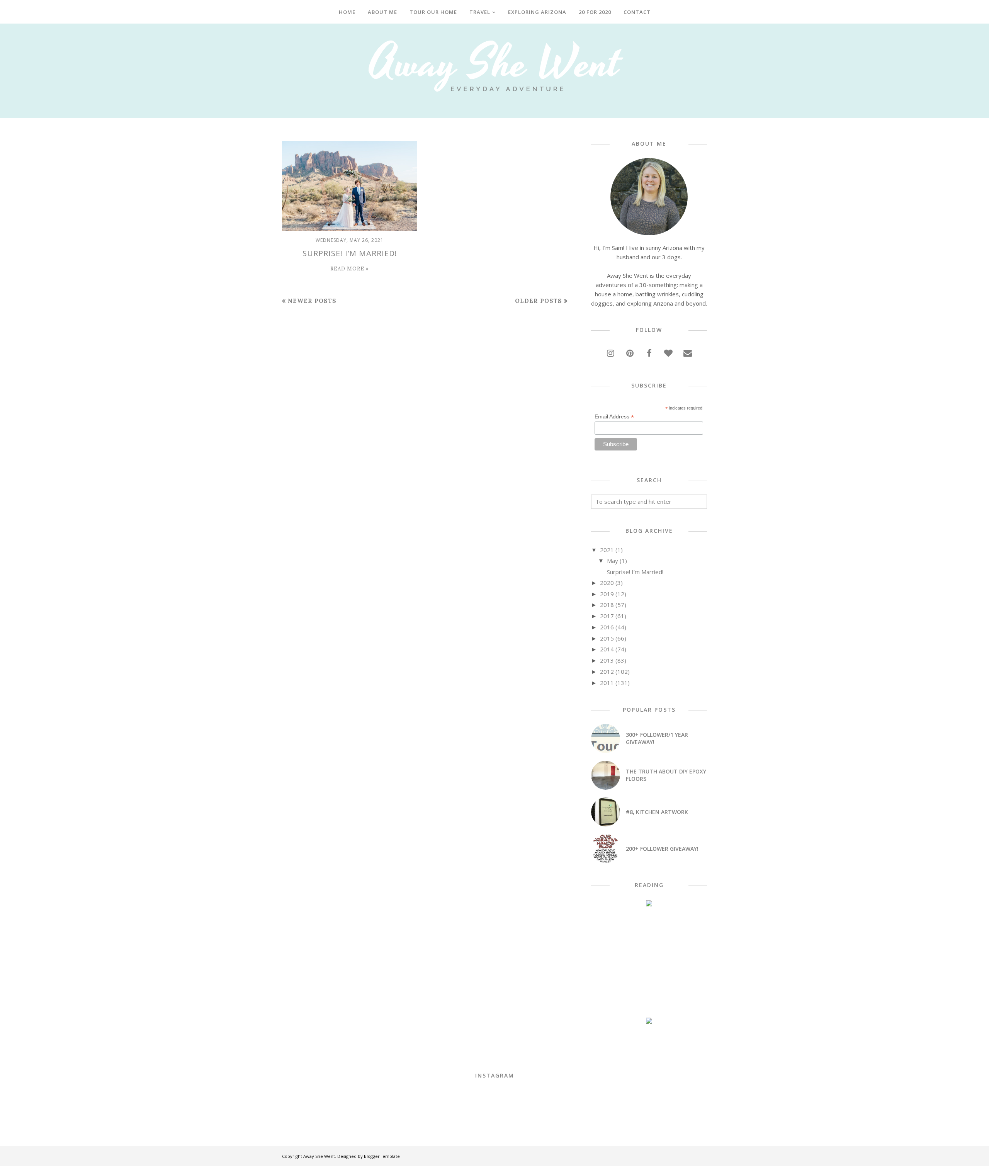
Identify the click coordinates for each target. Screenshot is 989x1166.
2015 (607, 638)
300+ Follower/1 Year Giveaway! (657, 738)
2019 (607, 594)
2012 (607, 671)
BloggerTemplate (382, 1156)
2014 (607, 649)
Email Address (614, 416)
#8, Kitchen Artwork (657, 812)
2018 (607, 604)
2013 (607, 660)
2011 (607, 683)
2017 (607, 616)
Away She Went (319, 1156)
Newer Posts (312, 300)
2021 (607, 550)
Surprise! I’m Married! (349, 253)
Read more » (349, 268)
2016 (607, 627)
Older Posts (538, 300)
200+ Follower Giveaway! (662, 848)
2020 (607, 582)
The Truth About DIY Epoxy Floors (666, 775)
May (612, 560)
